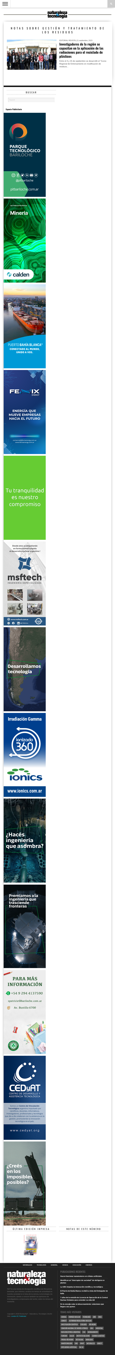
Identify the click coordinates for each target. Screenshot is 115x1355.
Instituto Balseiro (83, 1336)
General (54, 1265)
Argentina (99, 1328)
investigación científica (69, 1324)
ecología (84, 1324)
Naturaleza (27, 1265)
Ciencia (65, 1265)
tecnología (86, 1317)
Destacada (79, 1339)
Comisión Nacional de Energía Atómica (74, 1328)
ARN (94, 1317)
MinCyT (99, 1343)
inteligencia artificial (69, 1347)
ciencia (63, 1317)
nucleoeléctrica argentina (70, 1332)
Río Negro (92, 1324)
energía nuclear (74, 1317)
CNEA (100, 1317)
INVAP (82, 1343)
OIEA (91, 1328)
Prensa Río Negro (67, 1339)
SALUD (72, 1336)
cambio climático (98, 1336)
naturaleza (91, 1343)
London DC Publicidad (18, 1316)
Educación (77, 1265)
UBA (76, 1343)
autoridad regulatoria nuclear (80, 1320)
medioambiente (93, 1332)
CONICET (63, 1320)
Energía (89, 1265)
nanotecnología (66, 1343)
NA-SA (81, 1347)
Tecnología (41, 1265)
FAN (84, 1332)
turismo (64, 1336)
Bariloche (89, 1339)
